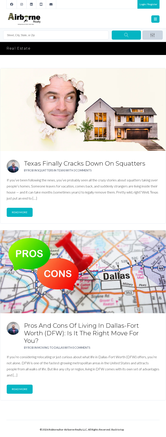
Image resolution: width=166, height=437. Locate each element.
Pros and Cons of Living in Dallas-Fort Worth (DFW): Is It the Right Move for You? (81, 333)
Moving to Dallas (50, 347)
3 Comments (82, 170)
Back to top (117, 429)
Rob (31, 170)
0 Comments (81, 347)
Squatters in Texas (51, 170)
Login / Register (148, 4)
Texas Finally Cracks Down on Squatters (84, 163)
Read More (19, 212)
